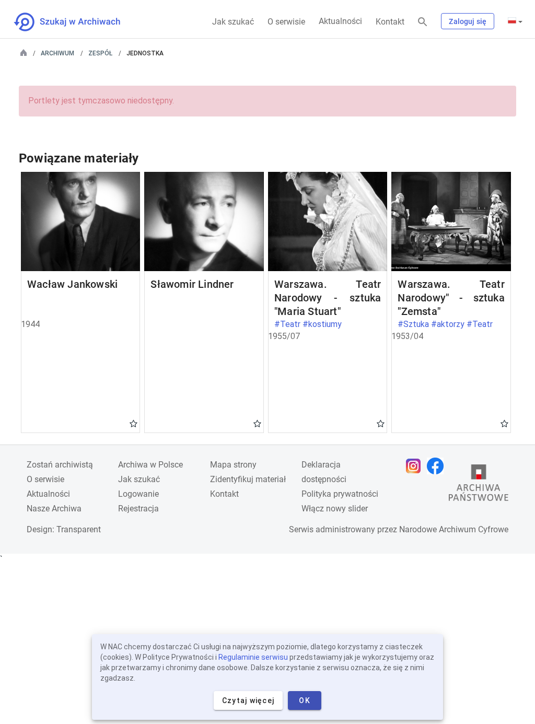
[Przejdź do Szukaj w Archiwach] (77, 21)
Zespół (100, 53)
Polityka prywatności (339, 494)
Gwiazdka (133, 423)
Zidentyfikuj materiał (248, 479)
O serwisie (286, 22)
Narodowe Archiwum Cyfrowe (453, 529)
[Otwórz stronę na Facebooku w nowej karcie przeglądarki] (438, 466)
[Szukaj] (422, 22)
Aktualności (340, 21)
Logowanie (138, 494)
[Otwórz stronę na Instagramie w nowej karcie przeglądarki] (416, 466)
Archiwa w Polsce (150, 465)
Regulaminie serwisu (253, 657)
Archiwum (57, 53)
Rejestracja (138, 508)
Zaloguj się (467, 21)
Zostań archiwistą (60, 465)
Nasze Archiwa (54, 508)
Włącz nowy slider (334, 508)
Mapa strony (233, 465)
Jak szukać (233, 22)
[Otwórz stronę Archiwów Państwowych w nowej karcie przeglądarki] (478, 485)
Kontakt (390, 22)
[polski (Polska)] (515, 21)
